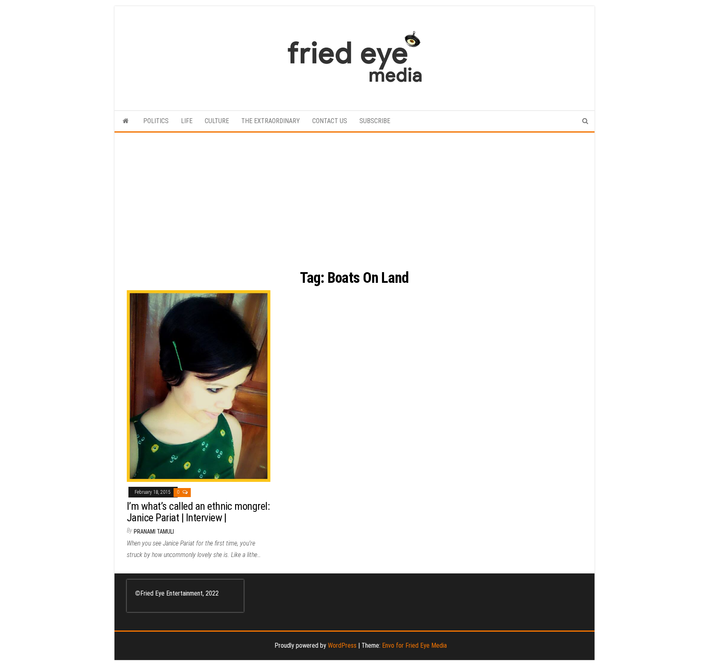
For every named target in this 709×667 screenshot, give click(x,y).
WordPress (342, 645)
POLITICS (156, 121)
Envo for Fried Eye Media (414, 645)
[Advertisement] (354, 194)
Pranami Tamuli (154, 531)
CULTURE (217, 121)
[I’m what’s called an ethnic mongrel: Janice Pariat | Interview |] (198, 386)
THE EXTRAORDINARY (270, 121)
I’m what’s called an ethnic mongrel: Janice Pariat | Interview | (198, 512)
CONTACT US (329, 121)
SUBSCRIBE (374, 121)
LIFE (186, 121)
